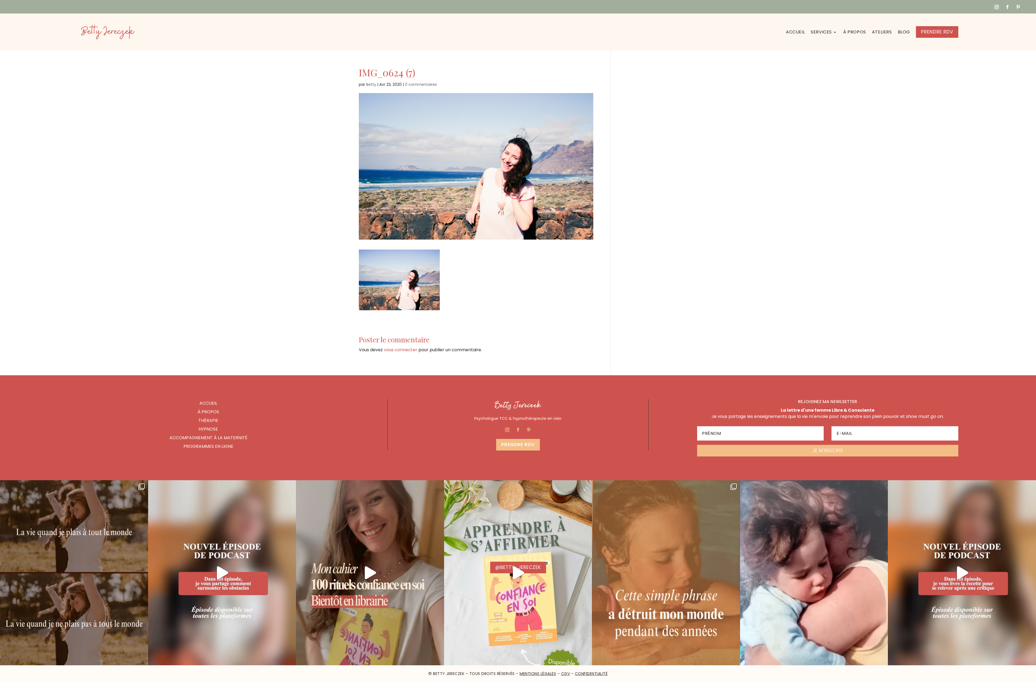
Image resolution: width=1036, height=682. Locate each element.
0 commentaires (421, 84)
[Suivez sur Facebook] (1007, 7)
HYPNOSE (208, 429)
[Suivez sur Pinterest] (1018, 7)
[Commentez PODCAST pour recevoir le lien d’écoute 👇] (222, 572)
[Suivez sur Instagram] (996, 7)
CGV (565, 673)
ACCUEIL (208, 403)
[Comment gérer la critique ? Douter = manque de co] (962, 572)
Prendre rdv (518, 444)
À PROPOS (208, 412)
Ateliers (882, 32)
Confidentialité (591, 673)
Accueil (795, 32)
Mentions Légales (538, 673)
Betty (371, 84)
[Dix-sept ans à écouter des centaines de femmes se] (370, 572)
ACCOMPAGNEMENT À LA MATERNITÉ (208, 438)
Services (821, 32)
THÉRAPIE (208, 420)
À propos (854, 32)
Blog (904, 32)
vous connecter (400, 350)
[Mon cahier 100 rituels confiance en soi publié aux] (518, 572)
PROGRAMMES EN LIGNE (208, 446)
